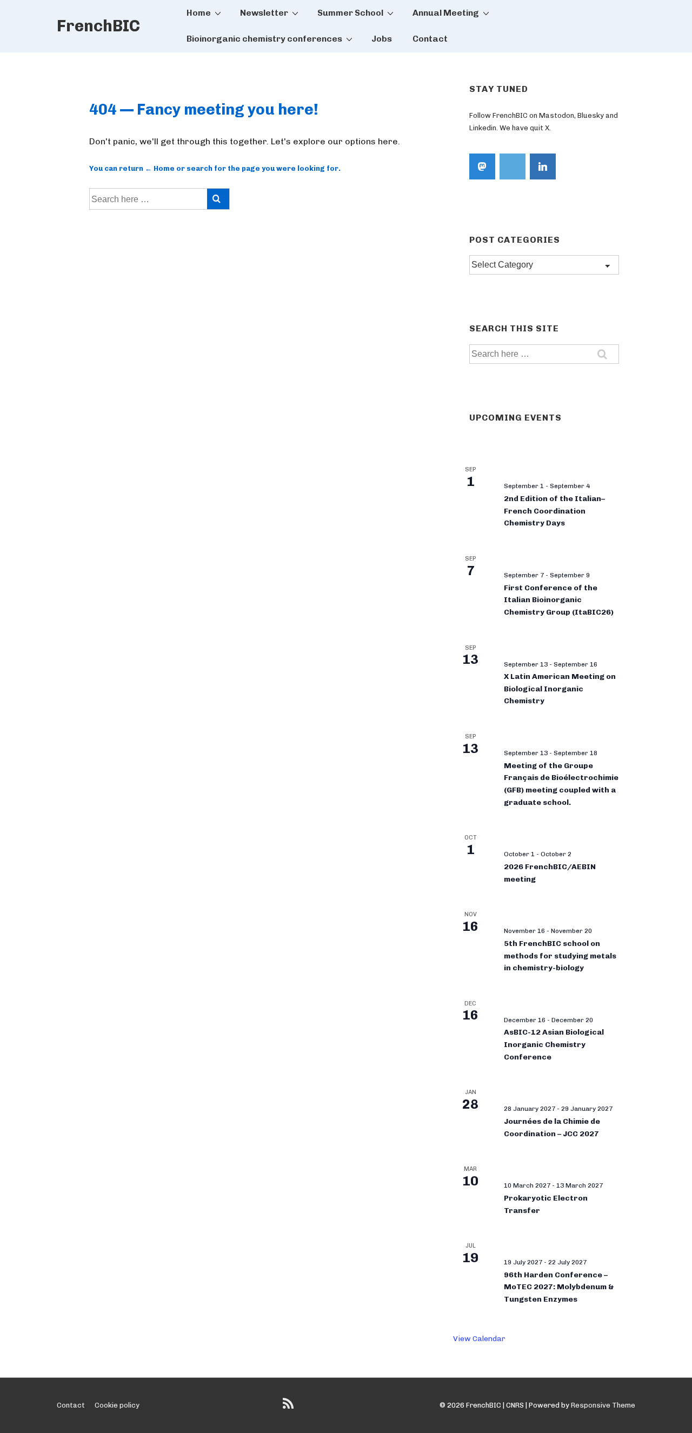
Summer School (350, 13)
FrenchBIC (98, 26)
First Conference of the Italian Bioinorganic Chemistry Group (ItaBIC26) (559, 600)
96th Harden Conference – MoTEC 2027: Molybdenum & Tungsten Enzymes (559, 1287)
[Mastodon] (482, 166)
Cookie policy (117, 1405)
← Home (160, 168)
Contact (430, 39)
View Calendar (479, 1338)
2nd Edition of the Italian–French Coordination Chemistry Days (554, 511)
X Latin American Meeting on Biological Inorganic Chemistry (560, 688)
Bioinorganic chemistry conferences (264, 39)
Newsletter (264, 13)
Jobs (381, 39)
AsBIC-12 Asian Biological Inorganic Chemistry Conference (554, 1044)
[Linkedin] (543, 166)
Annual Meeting (445, 13)
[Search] (218, 199)
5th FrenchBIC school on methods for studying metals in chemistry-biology (560, 955)
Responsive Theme (603, 1405)
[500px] (512, 166)
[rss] (289, 1407)
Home (199, 13)
